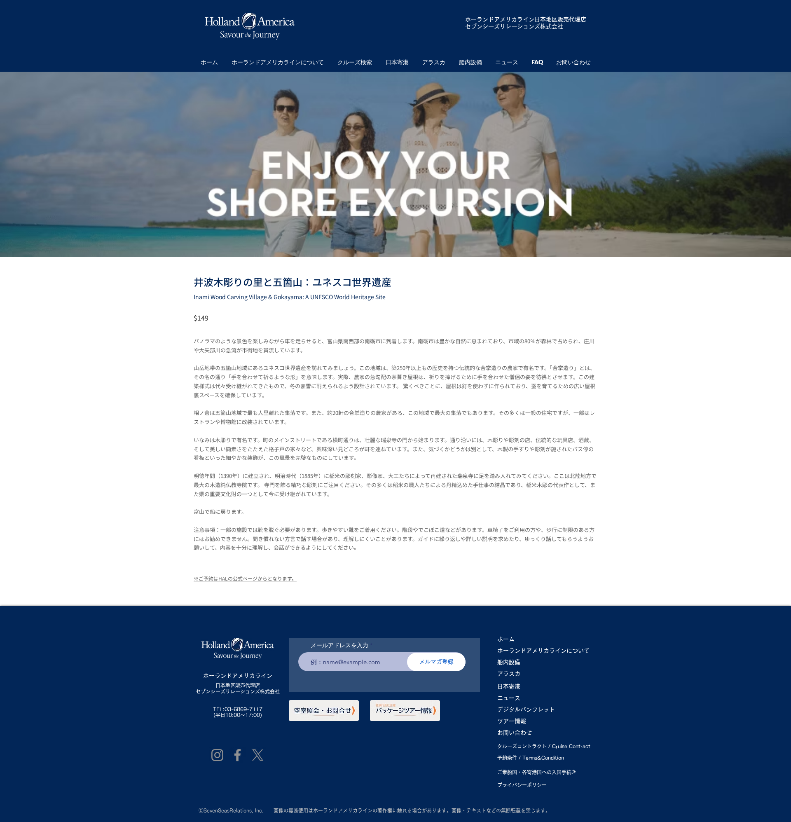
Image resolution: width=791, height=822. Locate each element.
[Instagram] (217, 755)
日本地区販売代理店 (237, 685)
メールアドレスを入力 (339, 645)
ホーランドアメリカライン (499, 19)
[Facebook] (237, 755)
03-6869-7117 (243, 709)
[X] (258, 755)
